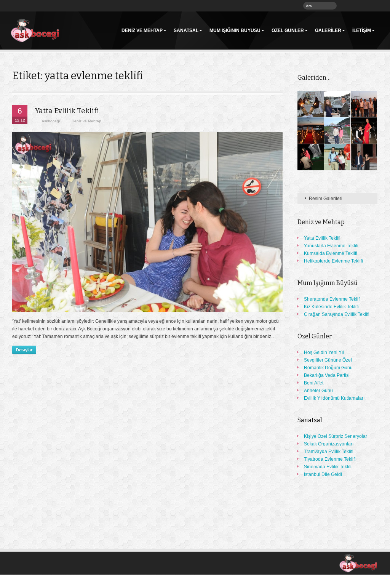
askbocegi (51, 121)
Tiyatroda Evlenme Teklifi (330, 459)
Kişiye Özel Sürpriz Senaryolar (335, 436)
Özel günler (288, 30)
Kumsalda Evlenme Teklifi (330, 253)
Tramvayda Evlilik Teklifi (328, 451)
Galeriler (328, 30)
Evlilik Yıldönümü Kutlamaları (334, 398)
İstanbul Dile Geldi (323, 474)
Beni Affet (313, 383)
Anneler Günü (318, 390)
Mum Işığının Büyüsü (235, 30)
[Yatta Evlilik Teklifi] (147, 222)
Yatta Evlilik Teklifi (67, 110)
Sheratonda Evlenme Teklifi (332, 299)
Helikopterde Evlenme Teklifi (333, 261)
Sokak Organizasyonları (328, 444)
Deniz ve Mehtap (142, 30)
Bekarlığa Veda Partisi (327, 375)
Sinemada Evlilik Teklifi (328, 466)
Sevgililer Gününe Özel (328, 360)
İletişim (361, 30)
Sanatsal (186, 30)
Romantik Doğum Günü (328, 367)
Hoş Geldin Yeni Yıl (324, 352)
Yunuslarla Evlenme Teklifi (331, 245)
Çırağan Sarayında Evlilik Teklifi (336, 314)
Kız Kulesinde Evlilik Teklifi (331, 306)
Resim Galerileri (325, 198)
